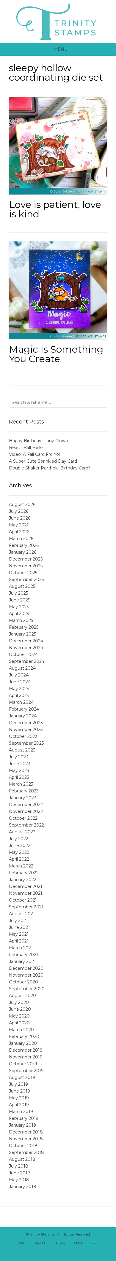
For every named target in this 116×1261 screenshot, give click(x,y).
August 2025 (22, 586)
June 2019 (19, 1091)
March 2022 (21, 866)
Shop (79, 1243)
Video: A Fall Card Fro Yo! (34, 454)
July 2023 (18, 757)
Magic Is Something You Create (56, 353)
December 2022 (26, 804)
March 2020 (21, 1029)
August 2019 (22, 1077)
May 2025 (19, 606)
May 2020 (19, 1016)
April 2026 (19, 531)
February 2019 (23, 1118)
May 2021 (19, 934)
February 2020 (24, 1036)
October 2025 (23, 572)
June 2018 (19, 1173)
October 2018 (23, 1145)
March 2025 (21, 620)
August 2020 (22, 995)
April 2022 (19, 859)
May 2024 (19, 688)
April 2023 (19, 777)
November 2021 (25, 893)
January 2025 (22, 634)
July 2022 (18, 838)
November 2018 (26, 1138)
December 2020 (26, 968)
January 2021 (22, 961)
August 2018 (22, 1159)
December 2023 (26, 722)
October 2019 (23, 1063)
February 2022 (24, 872)
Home (21, 1243)
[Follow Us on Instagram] (61, 1251)
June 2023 (19, 763)
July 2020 (19, 1002)
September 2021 (26, 907)
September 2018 (26, 1152)
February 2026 (24, 545)
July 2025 (18, 593)
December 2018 (26, 1132)
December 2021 (25, 886)
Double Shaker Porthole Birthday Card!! (49, 468)
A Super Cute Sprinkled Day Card (43, 461)
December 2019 (26, 1050)
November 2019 (26, 1057)
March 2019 (21, 1111)
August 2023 (22, 750)
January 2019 (22, 1125)
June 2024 (20, 681)
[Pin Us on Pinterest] (68, 1251)
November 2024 (26, 647)
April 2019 (19, 1104)
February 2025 (23, 627)
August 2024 (22, 668)
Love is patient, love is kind (55, 209)
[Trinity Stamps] (58, 21)
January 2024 (23, 716)
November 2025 (26, 566)
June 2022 (19, 845)
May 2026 (19, 525)
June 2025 (19, 600)
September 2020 (27, 988)
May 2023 (19, 770)
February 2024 (24, 709)
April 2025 (19, 613)
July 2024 (19, 675)
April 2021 (19, 941)
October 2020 (23, 982)
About (41, 1243)
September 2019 (26, 1070)
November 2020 (26, 975)
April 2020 (19, 1023)
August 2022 (22, 832)
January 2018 (22, 1186)
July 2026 (18, 511)
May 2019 (19, 1098)
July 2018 (18, 1166)
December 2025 (26, 559)
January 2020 (23, 1043)
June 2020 (20, 1009)
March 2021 (21, 947)
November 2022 (26, 811)
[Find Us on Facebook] (101, 1244)
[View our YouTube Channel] (55, 1251)
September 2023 (26, 743)
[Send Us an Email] (94, 1244)
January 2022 (22, 879)
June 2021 (19, 927)
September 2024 (26, 661)
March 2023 (21, 784)
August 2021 (22, 913)
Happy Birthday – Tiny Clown (38, 440)
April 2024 (19, 695)
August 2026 (22, 504)
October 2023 (23, 736)
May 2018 (19, 1179)
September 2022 (26, 825)
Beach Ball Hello (26, 447)
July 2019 (18, 1084)
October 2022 (23, 818)
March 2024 (21, 702)
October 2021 (23, 900)
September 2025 (26, 579)
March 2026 (21, 538)
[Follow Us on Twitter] (48, 1251)
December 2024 (26, 641)
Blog (60, 1243)
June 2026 (19, 518)
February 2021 (23, 954)
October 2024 (23, 654)
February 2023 (24, 791)
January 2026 (22, 552)
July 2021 (18, 920)
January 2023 (22, 797)
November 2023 (26, 729)
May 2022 (19, 852)
